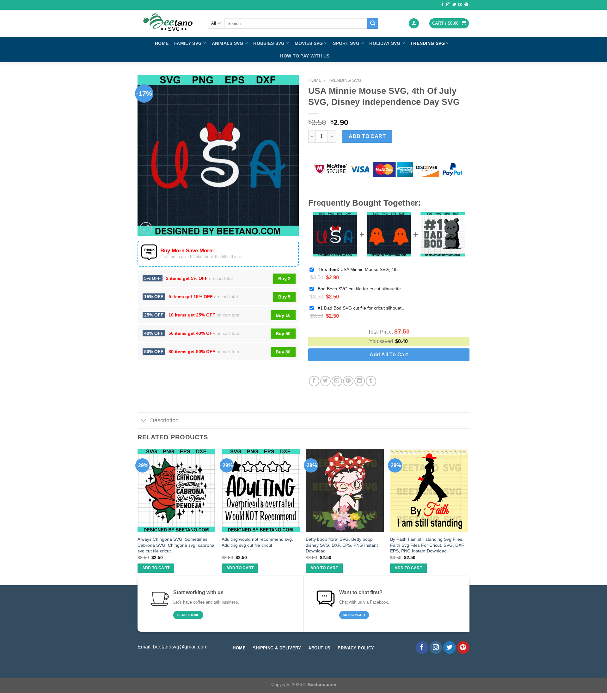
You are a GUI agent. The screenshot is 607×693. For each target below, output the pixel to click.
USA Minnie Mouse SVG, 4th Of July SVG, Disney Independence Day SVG (362, 269)
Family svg (188, 43)
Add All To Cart (389, 354)
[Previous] (138, 516)
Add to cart (367, 136)
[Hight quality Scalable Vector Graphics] (168, 23)
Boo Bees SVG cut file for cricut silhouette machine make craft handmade (362, 288)
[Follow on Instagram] (448, 5)
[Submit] (372, 23)
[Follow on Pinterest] (466, 5)
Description (164, 420)
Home (162, 43)
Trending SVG (427, 43)
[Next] (467, 516)
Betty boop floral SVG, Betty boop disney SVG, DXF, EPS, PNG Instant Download (342, 545)
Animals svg (227, 43)
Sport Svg (346, 43)
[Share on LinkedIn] (359, 381)
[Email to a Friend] (337, 381)
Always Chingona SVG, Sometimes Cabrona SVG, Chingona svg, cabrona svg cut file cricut (176, 545)
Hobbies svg (269, 43)
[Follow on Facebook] (442, 5)
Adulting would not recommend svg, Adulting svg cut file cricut (257, 542)
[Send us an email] (460, 5)
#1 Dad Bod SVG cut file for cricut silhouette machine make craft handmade (362, 307)
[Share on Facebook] (314, 381)
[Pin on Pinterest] (348, 381)
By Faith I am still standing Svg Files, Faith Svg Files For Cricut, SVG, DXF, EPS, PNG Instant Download (427, 545)
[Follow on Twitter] (454, 5)
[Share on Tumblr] (371, 381)
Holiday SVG (384, 43)
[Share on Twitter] (325, 381)
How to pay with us (304, 55)
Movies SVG (309, 43)
